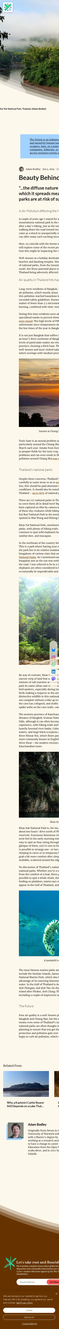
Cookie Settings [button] (29, 1323)
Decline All (29, 1317)
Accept (29, 1310)
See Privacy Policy (24, 1302)
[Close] (54, 1295)
